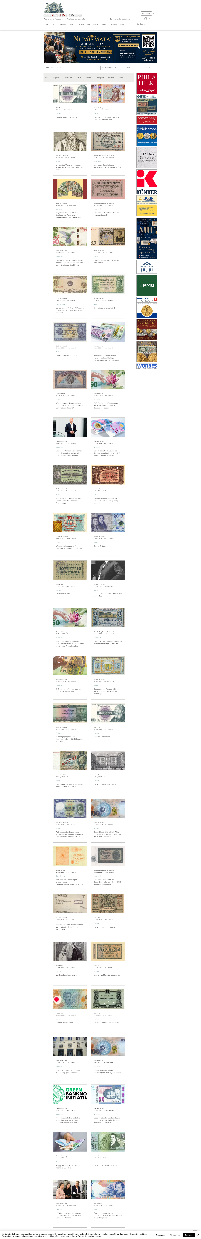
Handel (88, 78)
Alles (46, 78)
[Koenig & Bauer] (108, 522)
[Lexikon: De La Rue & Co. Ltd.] (108, 1142)
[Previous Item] (47, 47)
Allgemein (56, 78)
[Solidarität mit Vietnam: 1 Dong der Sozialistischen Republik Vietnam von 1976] (70, 284)
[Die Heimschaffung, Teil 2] (108, 284)
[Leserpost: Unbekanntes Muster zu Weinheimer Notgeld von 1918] (108, 617)
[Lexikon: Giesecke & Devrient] (108, 760)
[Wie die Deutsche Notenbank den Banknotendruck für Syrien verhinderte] (70, 903)
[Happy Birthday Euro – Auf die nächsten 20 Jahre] (70, 1142)
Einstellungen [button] (161, 1235)
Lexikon (111, 78)
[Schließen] (198, 1235)
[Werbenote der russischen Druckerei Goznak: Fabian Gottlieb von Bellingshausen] (108, 1189)
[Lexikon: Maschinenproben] (70, 93)
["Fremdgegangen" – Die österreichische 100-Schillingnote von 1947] (70, 713)
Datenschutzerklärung (93, 1236)
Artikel (79, 78)
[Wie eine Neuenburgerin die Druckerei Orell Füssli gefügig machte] (108, 475)
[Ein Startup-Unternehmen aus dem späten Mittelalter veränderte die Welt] (70, 141)
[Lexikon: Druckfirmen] (70, 999)
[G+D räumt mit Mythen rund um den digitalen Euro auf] (70, 665)
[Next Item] (153, 47)
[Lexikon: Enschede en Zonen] (70, 951)
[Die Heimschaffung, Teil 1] (70, 332)
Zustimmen (189, 1235)
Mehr (121, 78)
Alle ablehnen (175, 1235)
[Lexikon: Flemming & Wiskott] (108, 903)
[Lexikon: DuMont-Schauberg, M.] (108, 951)
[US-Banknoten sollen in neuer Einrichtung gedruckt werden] (70, 1046)
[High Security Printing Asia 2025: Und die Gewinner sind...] (108, 93)
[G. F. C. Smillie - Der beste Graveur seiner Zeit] (108, 570)
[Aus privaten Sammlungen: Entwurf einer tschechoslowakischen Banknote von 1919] (70, 856)
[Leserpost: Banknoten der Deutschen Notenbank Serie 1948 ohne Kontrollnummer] (108, 856)
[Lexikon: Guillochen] (108, 713)
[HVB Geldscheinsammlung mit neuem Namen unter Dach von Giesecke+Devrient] (70, 1189)
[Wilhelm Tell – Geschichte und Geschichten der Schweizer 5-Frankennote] (70, 475)
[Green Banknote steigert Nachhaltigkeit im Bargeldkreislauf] (108, 1046)
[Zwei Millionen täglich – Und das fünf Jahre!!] (108, 236)
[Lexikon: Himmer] (70, 570)
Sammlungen (60, 304)
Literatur (59, 209)
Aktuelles (68, 78)
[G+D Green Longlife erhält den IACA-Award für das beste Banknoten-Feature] (108, 379)
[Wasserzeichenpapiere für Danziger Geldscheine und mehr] (70, 522)
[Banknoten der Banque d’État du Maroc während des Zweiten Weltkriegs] (108, 665)
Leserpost (100, 78)
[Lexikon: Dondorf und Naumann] (108, 999)
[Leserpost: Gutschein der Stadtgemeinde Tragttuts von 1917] (108, 141)
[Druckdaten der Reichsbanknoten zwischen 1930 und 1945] (70, 760)
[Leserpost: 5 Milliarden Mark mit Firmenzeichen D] (108, 189)
